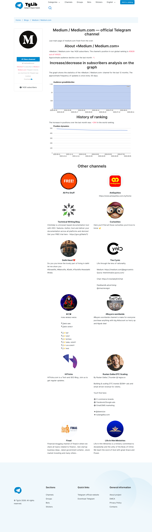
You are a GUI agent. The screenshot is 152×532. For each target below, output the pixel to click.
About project (115, 495)
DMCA (112, 499)
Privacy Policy (116, 503)
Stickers (99, 2)
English (110, 2)
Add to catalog (127, 2)
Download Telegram (86, 499)
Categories (52, 2)
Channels (68, 2)
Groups (80, 2)
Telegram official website (88, 495)
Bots (89, 2)
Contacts (113, 507)
